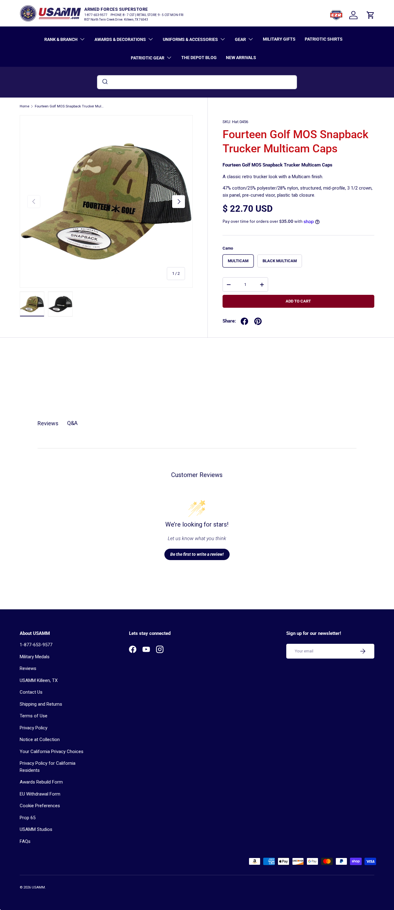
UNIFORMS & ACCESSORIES (190, 39)
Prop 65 (27, 817)
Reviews (28, 668)
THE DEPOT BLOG (199, 57)
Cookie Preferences (40, 805)
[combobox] (197, 82)
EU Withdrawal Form (40, 794)
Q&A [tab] (72, 423)
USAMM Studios (36, 829)
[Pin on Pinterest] (258, 321)
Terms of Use (33, 716)
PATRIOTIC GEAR (147, 57)
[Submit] (104, 82)
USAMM (38, 887)
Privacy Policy (33, 728)
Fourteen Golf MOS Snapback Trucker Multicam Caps (69, 106)
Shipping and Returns (41, 704)
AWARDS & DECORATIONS (120, 39)
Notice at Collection (40, 739)
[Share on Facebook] (244, 321)
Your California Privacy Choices (51, 751)
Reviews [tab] (48, 423)
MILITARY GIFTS (279, 39)
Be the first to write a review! (197, 554)
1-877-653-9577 (36, 644)
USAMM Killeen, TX (39, 680)
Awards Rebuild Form (41, 782)
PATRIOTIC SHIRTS (324, 39)
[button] (370, 15)
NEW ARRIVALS (241, 57)
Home (24, 106)
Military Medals (35, 656)
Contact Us (31, 692)
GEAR (240, 39)
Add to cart (298, 301)
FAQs (25, 841)
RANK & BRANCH (61, 39)
